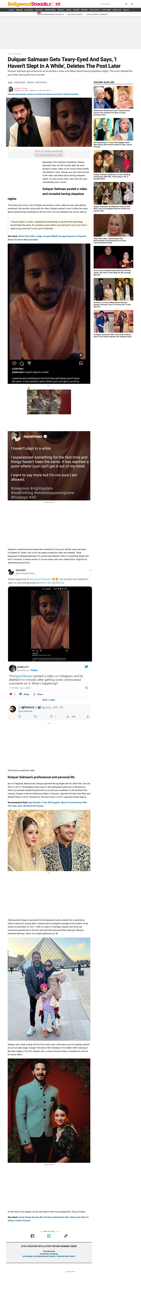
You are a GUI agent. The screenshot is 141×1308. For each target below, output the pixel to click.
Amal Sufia (30, 82)
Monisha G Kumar (21, 88)
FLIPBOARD (21, 94)
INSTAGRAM (38, 94)
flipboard (44, 1254)
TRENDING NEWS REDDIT (71, 94)
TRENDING (19, 10)
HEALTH (126, 10)
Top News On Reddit (75, 14)
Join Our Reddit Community (97, 14)
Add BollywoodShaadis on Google (50, 155)
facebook (54, 1254)
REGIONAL (61, 10)
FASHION (76, 10)
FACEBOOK (29, 94)
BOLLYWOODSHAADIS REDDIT (52, 94)
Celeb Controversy (41, 82)
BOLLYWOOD (29, 10)
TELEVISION (39, 10)
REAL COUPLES (95, 10)
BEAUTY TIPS (117, 10)
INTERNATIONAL (50, 10)
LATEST (11, 10)
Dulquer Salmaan (19, 82)
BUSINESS (84, 10)
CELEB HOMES (106, 10)
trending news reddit (66, 1256)
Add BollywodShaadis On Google (50, 14)
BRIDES (68, 10)
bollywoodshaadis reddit (44, 1256)
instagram (27, 1256)
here (15, 770)
